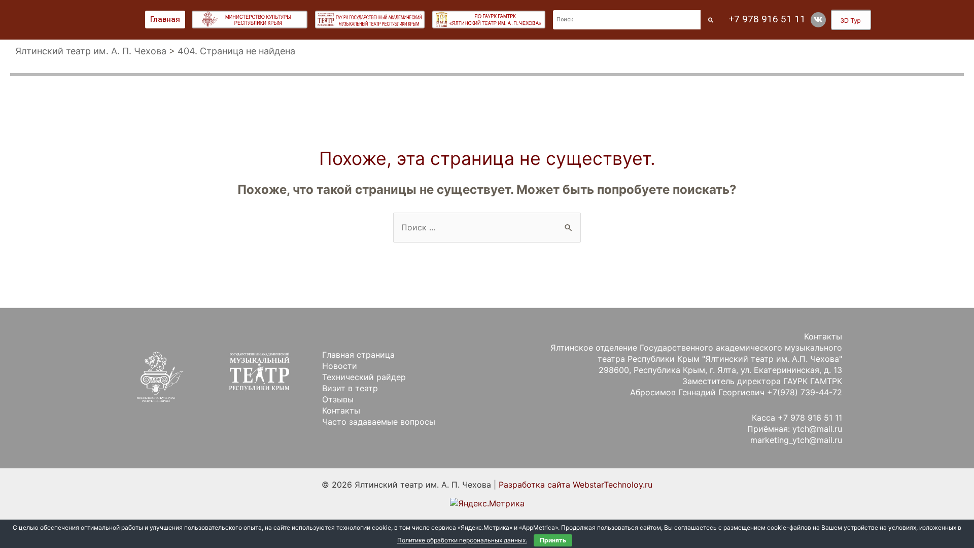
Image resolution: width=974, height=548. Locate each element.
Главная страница (358, 355)
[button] (165, 19)
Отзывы (338, 399)
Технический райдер (364, 377)
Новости (339, 366)
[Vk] (818, 19)
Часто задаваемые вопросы (378, 422)
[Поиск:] (487, 227)
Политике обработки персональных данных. (462, 540)
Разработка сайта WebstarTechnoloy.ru (575, 485)
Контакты (341, 410)
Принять (553, 540)
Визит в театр (350, 388)
